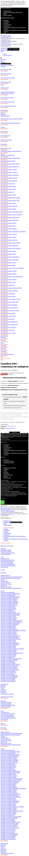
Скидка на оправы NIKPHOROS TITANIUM (13, 231)
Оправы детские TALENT (8, 333)
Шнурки (3, 337)
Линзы (6, 472)
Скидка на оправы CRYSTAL (9, 178)
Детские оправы (6, 82)
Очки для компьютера (7, 102)
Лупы (2, 343)
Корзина (6, 460)
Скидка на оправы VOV (8, 285)
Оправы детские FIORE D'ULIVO (10, 299)
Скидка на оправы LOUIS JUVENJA (11, 214)
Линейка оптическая (7, 354)
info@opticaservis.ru (7, 17)
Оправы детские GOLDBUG (9, 305)
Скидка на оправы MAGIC (8, 223)
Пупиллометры (5, 135)
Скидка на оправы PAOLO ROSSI (10, 243)
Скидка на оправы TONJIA (9, 271)
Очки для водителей (7, 97)
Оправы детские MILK (7, 319)
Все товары (4, 70)
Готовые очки (5, 87)
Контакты (6, 26)
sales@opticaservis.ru (7, 436)
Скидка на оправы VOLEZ (8, 282)
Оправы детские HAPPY (8, 313)
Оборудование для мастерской (10, 123)
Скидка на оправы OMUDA (9, 240)
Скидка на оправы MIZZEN (9, 228)
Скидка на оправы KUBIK (8, 209)
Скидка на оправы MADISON (9, 220)
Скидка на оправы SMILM (8, 262)
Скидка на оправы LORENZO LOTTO (11, 212)
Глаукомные (4, 110)
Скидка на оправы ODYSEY (9, 234)
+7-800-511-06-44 (6, 37)
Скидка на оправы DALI (8, 183)
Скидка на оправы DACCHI (9, 180)
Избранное (10, 48)
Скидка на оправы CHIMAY (9, 169)
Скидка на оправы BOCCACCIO (10, 164)
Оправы (6, 469)
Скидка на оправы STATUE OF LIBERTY (12, 268)
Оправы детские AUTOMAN (9, 290)
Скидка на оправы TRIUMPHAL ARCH (12, 276)
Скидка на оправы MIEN (8, 226)
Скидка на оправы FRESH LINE (10, 200)
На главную (4, 374)
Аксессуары (7, 477)
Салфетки (4, 345)
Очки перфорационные (8, 106)
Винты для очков (6, 148)
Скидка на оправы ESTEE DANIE (10, 197)
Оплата (6, 23)
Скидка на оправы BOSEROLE (10, 166)
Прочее (3, 340)
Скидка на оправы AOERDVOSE (10, 158)
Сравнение (10, 50)
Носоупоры (4, 131)
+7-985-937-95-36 (6, 42)
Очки (5, 470)
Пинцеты (3, 351)
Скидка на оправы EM (7, 192)
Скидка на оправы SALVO (8, 254)
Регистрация (8, 15)
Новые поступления (7, 93)
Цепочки (3, 348)
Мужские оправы (6, 73)
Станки (3, 127)
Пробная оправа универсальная (11, 151)
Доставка (6, 21)
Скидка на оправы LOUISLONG (10, 217)
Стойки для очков (6, 140)
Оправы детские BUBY (8, 293)
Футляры (6, 473)
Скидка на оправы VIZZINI (9, 279)
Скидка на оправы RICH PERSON (11, 248)
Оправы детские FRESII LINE (9, 302)
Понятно (14, 432)
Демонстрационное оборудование (11, 118)
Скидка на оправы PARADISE (9, 245)
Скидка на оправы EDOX (8, 189)
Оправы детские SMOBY (8, 327)
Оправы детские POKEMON (9, 324)
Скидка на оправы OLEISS (8, 237)
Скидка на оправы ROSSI (8, 251)
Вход (5, 13)
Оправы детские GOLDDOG (9, 307)
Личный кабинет (9, 461)
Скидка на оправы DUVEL (8, 186)
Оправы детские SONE (8, 330)
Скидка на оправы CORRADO (10, 175)
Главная (6, 20)
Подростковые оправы (8, 78)
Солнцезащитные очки (8, 92)
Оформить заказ (9, 462)
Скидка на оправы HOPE (8, 203)
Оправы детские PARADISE (9, 322)
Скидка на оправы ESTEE (8, 195)
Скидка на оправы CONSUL (9, 172)
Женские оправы (6, 69)
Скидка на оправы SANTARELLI (10, 257)
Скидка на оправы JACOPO (9, 206)
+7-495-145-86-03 (6, 45)
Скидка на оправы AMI (7, 155)
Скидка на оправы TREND (8, 274)
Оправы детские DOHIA (8, 296)
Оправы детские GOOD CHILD (10, 310)
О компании (7, 24)
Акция (6, 476)
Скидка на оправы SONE (8, 265)
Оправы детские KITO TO (8, 316)
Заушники (4, 144)
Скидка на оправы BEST (8, 161)
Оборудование (8, 475)
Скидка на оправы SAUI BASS (10, 259)
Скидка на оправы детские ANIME (11, 288)
